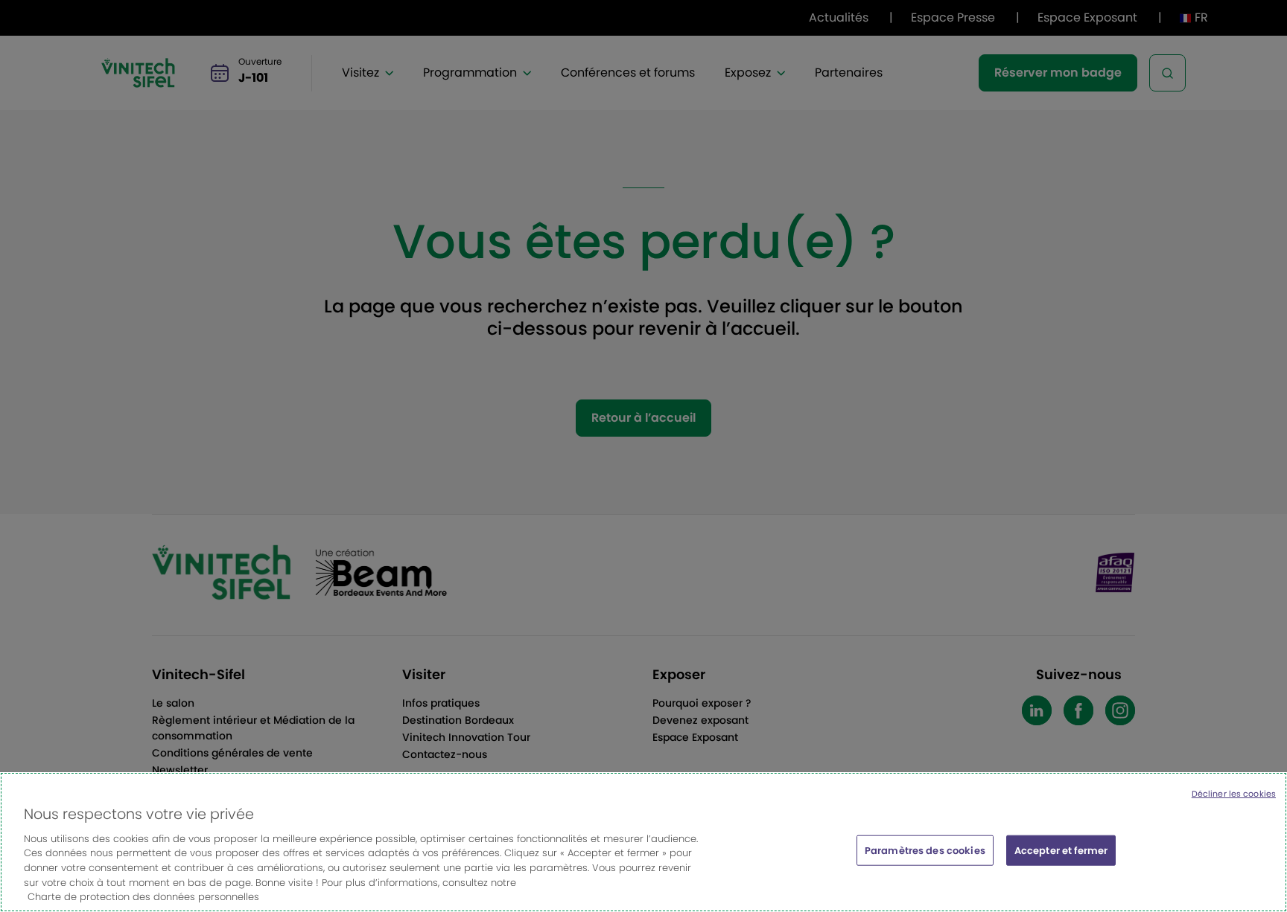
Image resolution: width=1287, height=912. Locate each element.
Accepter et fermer (1061, 850)
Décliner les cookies (1234, 794)
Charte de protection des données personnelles (143, 897)
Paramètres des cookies (925, 850)
